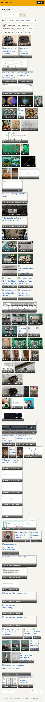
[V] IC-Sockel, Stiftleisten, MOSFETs (24, 371)
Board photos (23, 25)
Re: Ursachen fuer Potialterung (28, 408)
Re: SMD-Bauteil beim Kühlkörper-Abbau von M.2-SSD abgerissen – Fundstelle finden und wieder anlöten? (6, 323)
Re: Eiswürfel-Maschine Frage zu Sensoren (24, 154)
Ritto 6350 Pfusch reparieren (6, 359)
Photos (11, 25)
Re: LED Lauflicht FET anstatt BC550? (12, 311)
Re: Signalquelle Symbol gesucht (11, 674)
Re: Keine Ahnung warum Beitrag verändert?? (15, 93)
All (4, 25)
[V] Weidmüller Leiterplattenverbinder (6, 178)
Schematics (21, 29)
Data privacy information (17, 698)
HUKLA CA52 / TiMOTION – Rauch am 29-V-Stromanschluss (25, 444)
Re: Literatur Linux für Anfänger (21, 117)
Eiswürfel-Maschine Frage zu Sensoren (34, 396)
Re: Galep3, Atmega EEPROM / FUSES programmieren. (33, 335)
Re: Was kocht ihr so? (31, 117)
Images (22, 15)
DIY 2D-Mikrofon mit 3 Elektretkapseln (9, 45)
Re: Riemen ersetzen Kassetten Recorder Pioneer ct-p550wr (15, 129)
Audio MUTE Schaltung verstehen (12, 142)
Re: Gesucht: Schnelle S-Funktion (28, 166)
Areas (6, 15)
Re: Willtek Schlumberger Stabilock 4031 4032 (15, 202)
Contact (6, 698)
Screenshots (8, 29)
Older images (37, 691)
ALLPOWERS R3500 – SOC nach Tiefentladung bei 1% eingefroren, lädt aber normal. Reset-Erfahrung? (19, 347)
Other (19, 32)
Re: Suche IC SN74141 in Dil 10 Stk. (8, 371)
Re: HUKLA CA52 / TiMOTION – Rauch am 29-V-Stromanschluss (14, 178)
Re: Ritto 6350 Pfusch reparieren (6, 347)
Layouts (28, 32)
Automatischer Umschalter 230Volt (10, 81)
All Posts (14, 15)
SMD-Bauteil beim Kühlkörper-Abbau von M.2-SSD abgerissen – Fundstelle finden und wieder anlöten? (27, 638)
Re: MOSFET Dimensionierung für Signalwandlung (29, 178)
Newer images (8, 691)
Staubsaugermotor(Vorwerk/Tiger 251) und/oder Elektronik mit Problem (22, 541)
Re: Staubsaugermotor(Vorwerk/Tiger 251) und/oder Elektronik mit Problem (32, 456)
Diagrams (33, 29)
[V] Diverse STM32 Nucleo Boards (38, 105)
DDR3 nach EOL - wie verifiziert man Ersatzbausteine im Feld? (13, 420)
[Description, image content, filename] (35, 21)
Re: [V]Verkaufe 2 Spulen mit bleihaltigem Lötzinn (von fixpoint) (8, 541)
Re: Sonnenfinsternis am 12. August (10, 105)
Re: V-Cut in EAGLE (24, 686)
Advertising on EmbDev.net (33, 698)
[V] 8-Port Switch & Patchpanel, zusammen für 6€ (10, 287)
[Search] (33, 2)
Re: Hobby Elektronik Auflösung (11, 565)
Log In (40, 3)
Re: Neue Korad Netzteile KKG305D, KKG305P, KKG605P (11, 154)
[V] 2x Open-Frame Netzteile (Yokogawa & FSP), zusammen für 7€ (10, 250)
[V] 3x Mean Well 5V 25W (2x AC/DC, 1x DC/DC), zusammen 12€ (19, 323)
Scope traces (8, 32)
